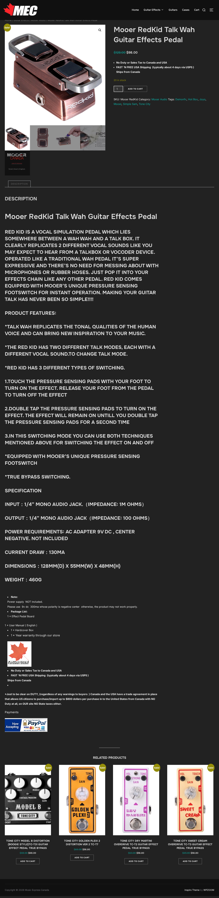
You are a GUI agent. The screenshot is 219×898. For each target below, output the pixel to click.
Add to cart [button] (27, 861)
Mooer (117, 104)
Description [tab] (19, 183)
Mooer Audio (38, 20)
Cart (196, 10)
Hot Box (193, 99)
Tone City (144, 104)
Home (135, 10)
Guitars (173, 10)
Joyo (202, 99)
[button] (100, 30)
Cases (185, 10)
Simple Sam (130, 104)
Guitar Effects (152, 10)
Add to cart (135, 89)
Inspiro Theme (192, 890)
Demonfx (180, 99)
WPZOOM (208, 890)
